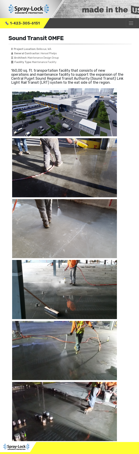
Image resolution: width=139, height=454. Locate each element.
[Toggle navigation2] (131, 448)
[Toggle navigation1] (131, 23)
